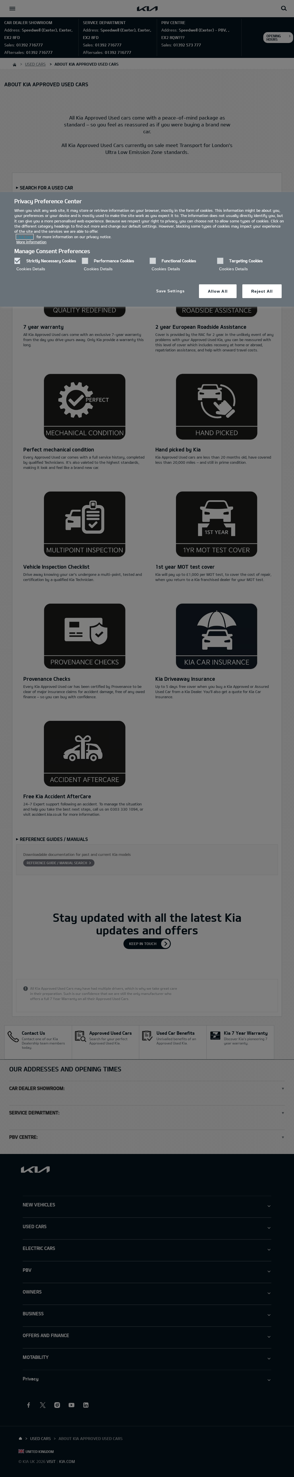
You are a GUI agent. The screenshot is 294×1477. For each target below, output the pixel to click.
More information (31, 242)
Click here (24, 236)
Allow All (218, 291)
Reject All (262, 291)
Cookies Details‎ (30, 269)
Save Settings (170, 291)
